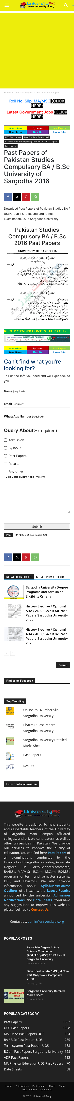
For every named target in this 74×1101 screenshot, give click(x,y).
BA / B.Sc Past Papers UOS (51, 92)
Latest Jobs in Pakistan (21, 784)
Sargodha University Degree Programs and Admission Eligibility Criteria (47, 591)
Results (37, 132)
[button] (6, 5)
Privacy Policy (29, 1089)
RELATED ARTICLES (18, 577)
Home (7, 92)
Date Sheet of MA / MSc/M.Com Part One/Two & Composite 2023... (48, 975)
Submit (37, 526)
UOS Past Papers (23, 92)
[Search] (67, 5)
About (62, 1086)
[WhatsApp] (35, 197)
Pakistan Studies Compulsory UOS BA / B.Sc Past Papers (31, 141)
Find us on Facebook (19, 680)
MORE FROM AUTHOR (50, 577)
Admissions (22, 1086)
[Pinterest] (26, 197)
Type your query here (25, 477)
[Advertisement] (37, 49)
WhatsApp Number (24, 416)
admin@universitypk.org (46, 921)
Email (14, 404)
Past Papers (10, 145)
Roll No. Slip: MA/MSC (30, 101)
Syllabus (37, 127)
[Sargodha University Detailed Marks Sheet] (14, 996)
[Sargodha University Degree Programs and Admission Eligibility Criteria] (14, 592)
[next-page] (12, 653)
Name (14, 391)
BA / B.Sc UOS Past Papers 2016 (31, 534)
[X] (17, 197)
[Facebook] (8, 197)
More (52, 1086)
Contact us (46, 1089)
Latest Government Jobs (30, 112)
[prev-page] (6, 653)
